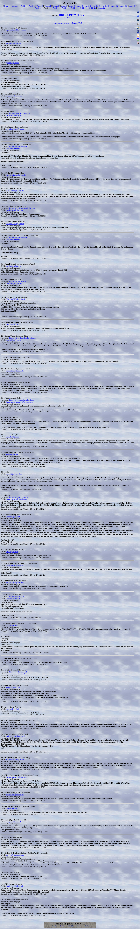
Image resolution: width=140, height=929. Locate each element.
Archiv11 (106, 6)
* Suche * (67, 17)
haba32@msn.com (12, 324)
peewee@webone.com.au (15, 855)
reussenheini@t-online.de (15, 371)
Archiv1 (23, 6)
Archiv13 (123, 6)
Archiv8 (80, 6)
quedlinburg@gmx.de (13, 266)
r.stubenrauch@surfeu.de (14, 565)
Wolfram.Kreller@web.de (15, 224)
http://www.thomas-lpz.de (18, 146)
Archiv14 (132, 6)
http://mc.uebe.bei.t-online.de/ (19, 113)
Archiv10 (97, 6)
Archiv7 (72, 6)
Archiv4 (48, 6)
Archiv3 (40, 6)
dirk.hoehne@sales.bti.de (14, 886)
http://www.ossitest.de (16, 596)
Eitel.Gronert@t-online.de (15, 191)
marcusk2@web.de (12, 709)
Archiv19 (74, 8)
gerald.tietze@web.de (13, 340)
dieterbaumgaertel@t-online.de (16, 777)
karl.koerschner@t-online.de (16, 736)
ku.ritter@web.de (12, 454)
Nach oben (14, 6)
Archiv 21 (92, 8)
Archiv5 (56, 6)
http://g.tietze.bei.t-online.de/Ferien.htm (22, 338)
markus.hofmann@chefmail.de (16, 175)
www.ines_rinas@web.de (15, 129)
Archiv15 (38, 8)
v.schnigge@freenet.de (14, 474)
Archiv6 (64, 6)
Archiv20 (83, 8)
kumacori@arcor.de (13, 687)
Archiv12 (114, 6)
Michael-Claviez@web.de (15, 759)
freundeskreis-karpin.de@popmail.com (19, 402)
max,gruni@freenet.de (13, 822)
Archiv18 (65, 8)
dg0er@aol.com (11, 808)
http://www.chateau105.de (18, 672)
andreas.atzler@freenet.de (15, 583)
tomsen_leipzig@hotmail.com (16, 499)
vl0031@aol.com (12, 552)
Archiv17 (56, 8)
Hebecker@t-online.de (14, 96)
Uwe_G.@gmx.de (12, 437)
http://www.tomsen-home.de (19, 497)
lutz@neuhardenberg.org (14, 210)
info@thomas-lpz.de (13, 148)
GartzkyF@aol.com (13, 517)
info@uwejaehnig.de (13, 598)
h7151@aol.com (12, 625)
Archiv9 (88, 6)
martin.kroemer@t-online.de (15, 674)
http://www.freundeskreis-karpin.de (21, 400)
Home (6, 6)
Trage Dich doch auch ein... (68, 23)
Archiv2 (32, 6)
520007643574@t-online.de (15, 299)
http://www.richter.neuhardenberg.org (22, 208)
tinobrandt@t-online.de (14, 283)
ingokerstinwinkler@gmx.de (16, 30)
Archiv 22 (101, 8)
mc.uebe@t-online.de (13, 115)
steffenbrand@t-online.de (15, 795)
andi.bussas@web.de (13, 43)
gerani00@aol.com (12, 63)
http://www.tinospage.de (17, 282)
